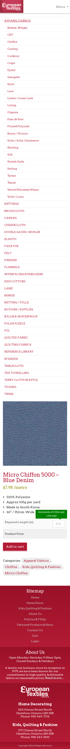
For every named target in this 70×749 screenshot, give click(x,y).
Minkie (9, 295)
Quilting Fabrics (17, 344)
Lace (10, 91)
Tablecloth (14, 365)
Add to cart (15, 546)
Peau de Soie (15, 119)
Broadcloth (14, 211)
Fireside (10, 260)
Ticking (10, 387)
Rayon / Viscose (17, 133)
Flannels (12, 267)
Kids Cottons (14, 281)
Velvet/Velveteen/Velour (23, 189)
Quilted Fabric (16, 337)
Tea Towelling (16, 372)
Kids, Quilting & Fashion (41, 567)
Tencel (11, 182)
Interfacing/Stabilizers (23, 274)
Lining (11, 105)
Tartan (11, 175)
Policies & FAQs (35, 619)
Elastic (10, 239)
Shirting (12, 147)
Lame (8, 288)
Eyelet (11, 70)
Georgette (13, 77)
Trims (8, 394)
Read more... (54, 678)
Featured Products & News (35, 624)
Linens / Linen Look (20, 98)
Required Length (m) (19, 522)
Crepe (11, 63)
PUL (7, 330)
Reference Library (18, 351)
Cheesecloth (15, 225)
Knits (10, 84)
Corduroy (13, 56)
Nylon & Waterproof (21, 316)
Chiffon (12, 41)
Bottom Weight (17, 27)
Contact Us (35, 630)
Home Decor (35, 602)
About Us (35, 613)
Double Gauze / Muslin (22, 232)
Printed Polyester (18, 126)
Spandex (11, 358)
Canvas (10, 218)
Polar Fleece (14, 323)
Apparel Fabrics (17, 20)
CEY (10, 34)
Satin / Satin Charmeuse (23, 140)
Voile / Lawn (15, 196)
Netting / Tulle (16, 302)
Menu (60, 7)
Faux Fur (11, 246)
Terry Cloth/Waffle (21, 379)
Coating (12, 48)
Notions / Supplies (18, 309)
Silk (10, 154)
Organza (12, 112)
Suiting (12, 168)
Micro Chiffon (16, 573)
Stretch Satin (15, 161)
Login (35, 641)
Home (35, 597)
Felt (7, 253)
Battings (11, 203)
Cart (35, 635)
